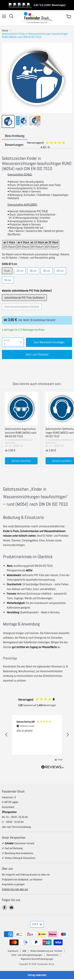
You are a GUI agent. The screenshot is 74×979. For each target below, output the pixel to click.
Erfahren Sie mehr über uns (15, 889)
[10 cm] (20, 275)
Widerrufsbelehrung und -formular (46, 950)
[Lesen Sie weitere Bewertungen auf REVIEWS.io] (52, 767)
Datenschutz (52, 954)
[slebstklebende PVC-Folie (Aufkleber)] (25, 302)
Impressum (13, 950)
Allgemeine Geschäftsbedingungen (37, 959)
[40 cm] (60, 275)
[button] (6, 734)
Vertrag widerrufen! (37, 975)
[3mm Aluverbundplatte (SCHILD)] (22, 311)
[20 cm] (33, 275)
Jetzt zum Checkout (37, 354)
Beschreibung (14, 136)
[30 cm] (47, 275)
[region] (37, 735)
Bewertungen (27, 145)
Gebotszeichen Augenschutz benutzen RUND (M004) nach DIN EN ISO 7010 (20, 432)
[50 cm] (8, 284)
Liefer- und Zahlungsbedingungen (26, 954)
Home (5, 30)
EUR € (35, 924)
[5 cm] (7, 275)
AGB (24, 950)
